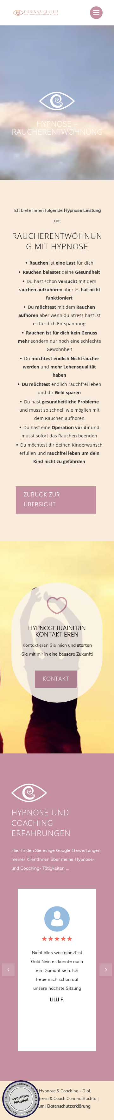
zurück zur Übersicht (42, 500)
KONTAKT (56, 679)
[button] (105, 969)
